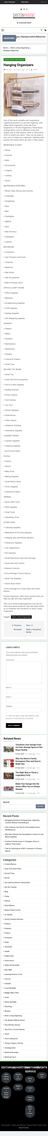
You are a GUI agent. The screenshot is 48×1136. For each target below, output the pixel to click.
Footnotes (8, 938)
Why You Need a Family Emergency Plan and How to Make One (28, 761)
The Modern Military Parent (15, 1020)
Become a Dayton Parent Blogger (6, 1092)
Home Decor (9, 961)
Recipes (7, 1011)
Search (6, 802)
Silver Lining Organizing (14, 60)
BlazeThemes (24, 1128)
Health (7, 951)
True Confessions (11, 1039)
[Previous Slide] (41, 2)
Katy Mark (9, 70)
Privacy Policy (30, 1098)
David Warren (9, 905)
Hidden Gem (9, 956)
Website (9, 706)
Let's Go (8, 979)
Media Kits (18, 1087)
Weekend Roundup (11, 1052)
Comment (10, 660)
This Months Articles (12, 1025)
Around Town (9, 873)
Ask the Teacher (11, 887)
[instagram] (26, 9)
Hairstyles (8, 947)
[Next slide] (45, 2)
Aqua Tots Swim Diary (13, 869)
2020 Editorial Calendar (6, 1078)
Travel (7, 1034)
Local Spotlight (10, 988)
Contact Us (29, 1089)
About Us (30, 1080)
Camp (7, 896)
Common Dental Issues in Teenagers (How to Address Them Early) (8, 2)
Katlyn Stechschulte (12, 965)
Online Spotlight (10, 1002)
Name (9, 687)
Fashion (7, 924)
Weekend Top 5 (10, 1057)
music (7, 997)
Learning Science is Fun (13, 974)
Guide (7, 942)
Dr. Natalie (8, 915)
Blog (6, 892)
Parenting (8, 1006)
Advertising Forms (18, 1077)
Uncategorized (10, 1048)
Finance (7, 933)
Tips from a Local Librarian (15, 1029)
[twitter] (21, 9)
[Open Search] (41, 30)
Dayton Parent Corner (13, 910)
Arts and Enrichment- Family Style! (17, 883)
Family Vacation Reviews (14, 919)
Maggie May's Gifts (12, 993)
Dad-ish (7, 901)
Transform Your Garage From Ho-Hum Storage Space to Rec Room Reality (29, 747)
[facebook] (24, 9)
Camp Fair (42, 1076)
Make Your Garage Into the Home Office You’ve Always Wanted (28, 786)
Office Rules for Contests (29, 1111)
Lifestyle (8, 984)
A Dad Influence (10, 864)
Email (9, 697)
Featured (8, 928)
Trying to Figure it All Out (14, 1043)
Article (7, 878)
